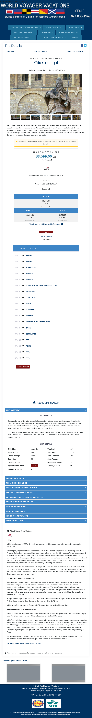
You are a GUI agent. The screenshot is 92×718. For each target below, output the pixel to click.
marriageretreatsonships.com (61, 714)
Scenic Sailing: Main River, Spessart (42, 286)
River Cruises (74, 27)
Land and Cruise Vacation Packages (24, 27)
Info (34, 466)
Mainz (28, 304)
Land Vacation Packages (23, 32)
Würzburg (30, 292)
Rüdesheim (30, 310)
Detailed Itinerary (22, 366)
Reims (28, 346)
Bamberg (30, 273)
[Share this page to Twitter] (85, 45)
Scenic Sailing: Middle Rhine (38, 322)
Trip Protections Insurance (23, 37)
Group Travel (45, 32)
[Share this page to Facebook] (82, 45)
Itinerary (9, 51)
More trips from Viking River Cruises (25, 643)
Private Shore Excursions (68, 32)
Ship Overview (40, 51)
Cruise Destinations (53, 27)
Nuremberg (31, 267)
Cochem (29, 316)
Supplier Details (75, 51)
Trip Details (13, 46)
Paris (28, 340)
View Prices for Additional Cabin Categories (45, 224)
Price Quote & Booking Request (51, 37)
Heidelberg (31, 298)
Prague (29, 255)
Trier (28, 328)
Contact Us (45, 232)
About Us (75, 37)
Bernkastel (31, 334)
